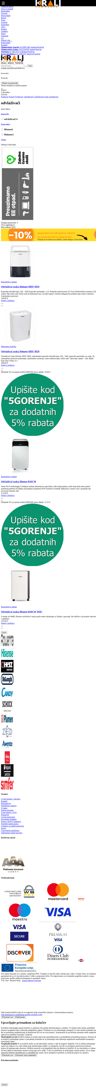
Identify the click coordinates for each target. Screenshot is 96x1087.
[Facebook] (7, 853)
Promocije (5, 815)
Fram (3, 20)
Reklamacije (6, 803)
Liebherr (4, 31)
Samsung (4, 36)
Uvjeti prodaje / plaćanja (10, 799)
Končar (4, 29)
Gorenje (4, 22)
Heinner (9, 134)
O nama (4, 808)
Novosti (4, 13)
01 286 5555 (10, 52)
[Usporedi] (2, 305)
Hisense (8, 129)
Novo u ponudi (7, 9)
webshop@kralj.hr (27, 52)
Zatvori (4, 1085)
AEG (3, 27)
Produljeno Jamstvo (8, 806)
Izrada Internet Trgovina (31, 980)
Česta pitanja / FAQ (9, 812)
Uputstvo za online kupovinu (12, 826)
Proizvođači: (5, 124)
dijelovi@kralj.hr (33, 54)
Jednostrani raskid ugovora (11, 833)
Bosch (3, 18)
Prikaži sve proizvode (10, 83)
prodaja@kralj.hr (37, 47)
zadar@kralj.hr (36, 49)
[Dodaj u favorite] (2, 303)
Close (4, 632)
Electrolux (5, 25)
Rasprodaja (5, 11)
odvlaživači (11, 119)
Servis (3, 828)
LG (2, 38)
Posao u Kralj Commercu (11, 821)
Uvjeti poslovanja (8, 817)
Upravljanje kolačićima (10, 830)
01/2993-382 (15, 47)
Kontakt (4, 45)
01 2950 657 (13, 54)
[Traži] (2, 88)
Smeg (3, 34)
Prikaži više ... (6, 40)
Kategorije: (5, 114)
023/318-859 (15, 49)
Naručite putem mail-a (9, 824)
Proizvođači (5, 16)
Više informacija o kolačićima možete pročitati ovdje (21, 1015)
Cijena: (3, 140)
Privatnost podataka (8, 819)
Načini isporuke (7, 810)
